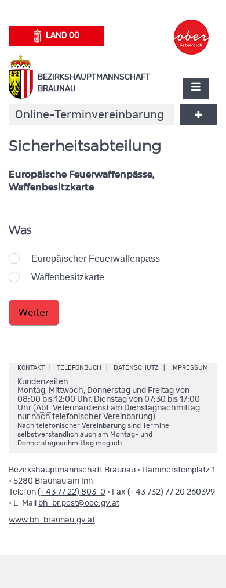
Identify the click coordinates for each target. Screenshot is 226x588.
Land (62, 35)
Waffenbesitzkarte (67, 277)
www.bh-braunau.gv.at (52, 520)
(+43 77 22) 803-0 (71, 492)
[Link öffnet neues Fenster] (191, 26)
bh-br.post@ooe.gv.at (78, 503)
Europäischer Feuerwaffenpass (95, 259)
